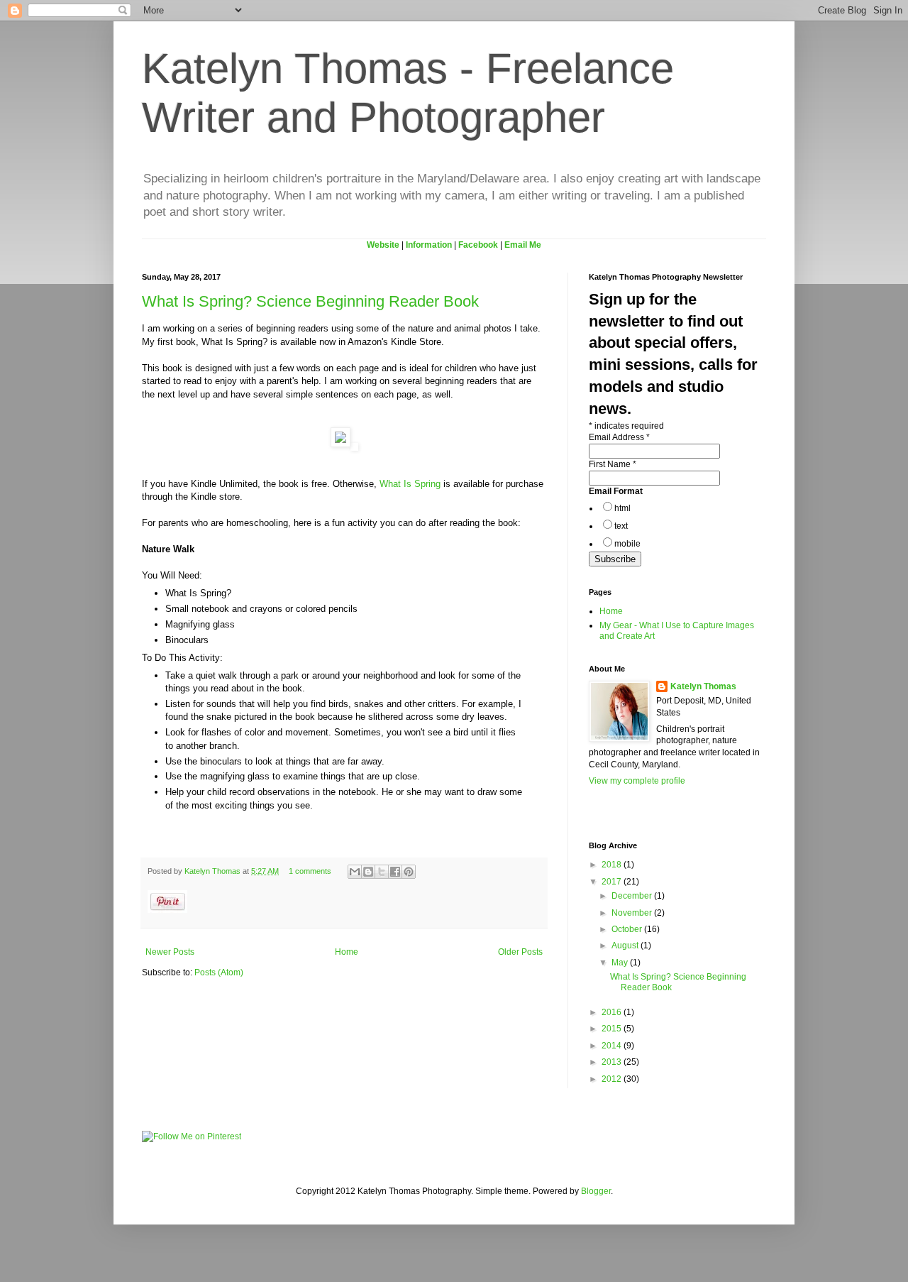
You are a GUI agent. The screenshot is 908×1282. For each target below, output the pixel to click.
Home (346, 952)
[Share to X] (382, 872)
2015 (613, 1029)
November (632, 913)
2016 (613, 1012)
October (627, 929)
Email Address (619, 437)
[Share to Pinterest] (409, 872)
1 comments (310, 871)
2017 (613, 882)
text (621, 526)
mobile (627, 544)
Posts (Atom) (218, 972)
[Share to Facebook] (395, 872)
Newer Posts (169, 952)
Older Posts (520, 952)
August (626, 945)
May (620, 963)
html (622, 508)
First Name (612, 464)
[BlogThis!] (368, 872)
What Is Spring (410, 483)
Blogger (596, 1191)
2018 (613, 865)
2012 (613, 1079)
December (632, 896)
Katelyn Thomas (213, 871)
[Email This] (355, 872)
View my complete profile (637, 781)
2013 (613, 1062)
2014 (613, 1046)
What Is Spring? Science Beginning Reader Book (310, 301)
